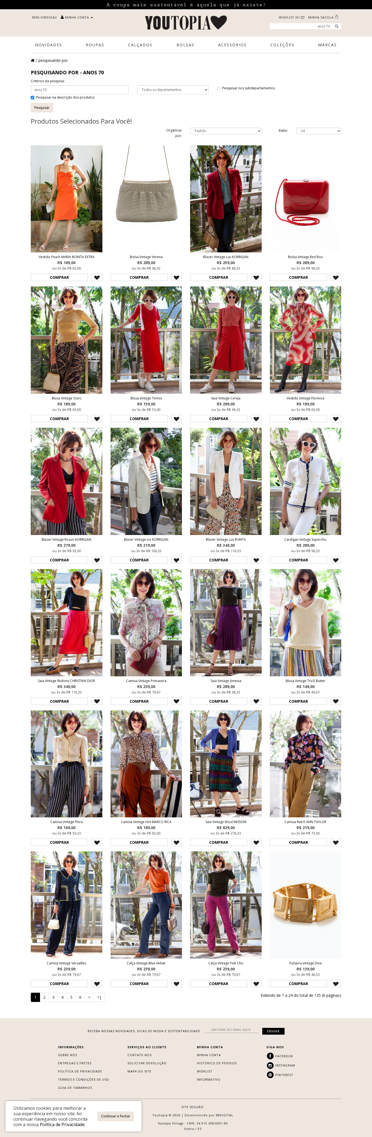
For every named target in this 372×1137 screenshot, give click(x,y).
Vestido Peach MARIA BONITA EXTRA (66, 257)
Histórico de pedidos (217, 1063)
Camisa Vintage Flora (66, 822)
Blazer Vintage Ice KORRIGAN (146, 539)
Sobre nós (67, 1055)
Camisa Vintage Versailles (66, 963)
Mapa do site (139, 1071)
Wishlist (204, 1071)
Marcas (327, 44)
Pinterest (283, 1075)
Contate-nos (139, 1055)
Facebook (283, 1056)
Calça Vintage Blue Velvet (146, 963)
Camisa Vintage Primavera (146, 680)
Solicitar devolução (147, 1063)
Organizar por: (174, 133)
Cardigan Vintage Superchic (305, 539)
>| (99, 997)
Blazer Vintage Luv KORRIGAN (225, 257)
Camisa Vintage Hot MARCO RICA (146, 822)
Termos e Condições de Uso (83, 1079)
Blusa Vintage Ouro (66, 398)
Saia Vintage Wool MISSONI (225, 822)
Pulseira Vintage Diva (305, 963)
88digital (224, 1115)
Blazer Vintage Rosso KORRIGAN (66, 539)
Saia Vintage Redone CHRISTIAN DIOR (66, 680)
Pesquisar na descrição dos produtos (65, 97)
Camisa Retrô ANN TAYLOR (305, 822)
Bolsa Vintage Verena (146, 257)
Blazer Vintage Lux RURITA (226, 539)
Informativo (209, 1079)
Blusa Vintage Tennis (146, 398)
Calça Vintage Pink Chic (225, 963)
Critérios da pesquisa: (48, 81)
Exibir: (283, 130)
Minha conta (209, 1055)
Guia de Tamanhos (75, 1088)
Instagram (284, 1065)
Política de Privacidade (80, 1071)
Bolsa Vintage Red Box (305, 257)
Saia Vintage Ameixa (226, 680)
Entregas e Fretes (75, 1063)
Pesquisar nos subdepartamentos (248, 88)
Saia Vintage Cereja (225, 398)
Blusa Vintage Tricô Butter (305, 680)
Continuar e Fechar (115, 1116)
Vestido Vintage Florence (305, 398)
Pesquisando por (53, 60)
